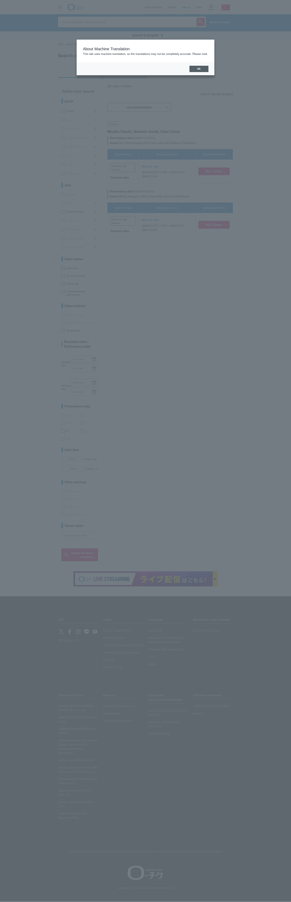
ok (199, 69)
